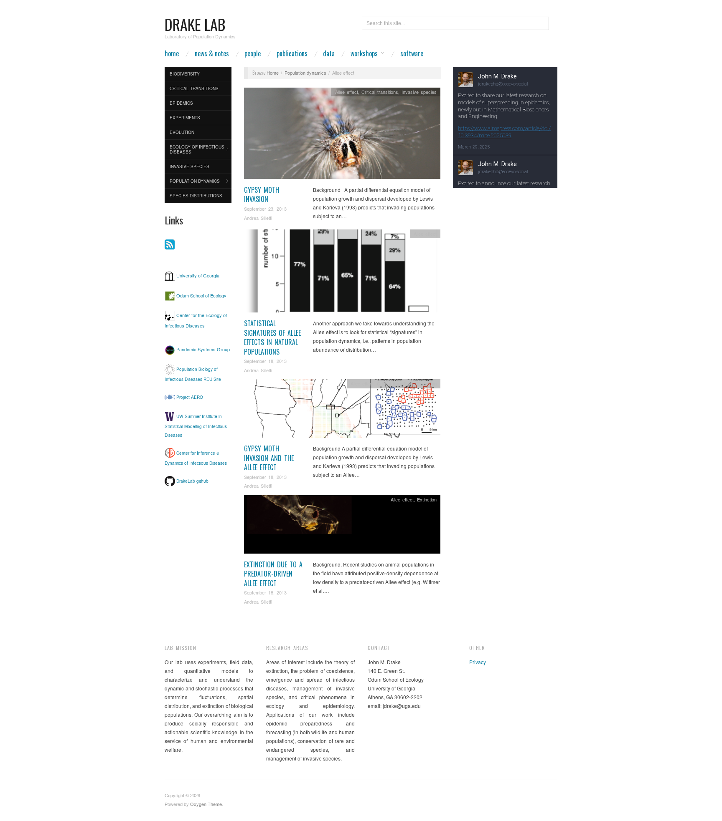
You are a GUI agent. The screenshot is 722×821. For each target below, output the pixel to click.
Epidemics (181, 103)
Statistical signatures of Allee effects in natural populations (272, 337)
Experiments (185, 118)
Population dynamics (195, 181)
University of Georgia (197, 275)
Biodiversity (185, 74)
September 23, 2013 (265, 208)
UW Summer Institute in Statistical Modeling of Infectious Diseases (196, 425)
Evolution (182, 132)
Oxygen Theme (206, 804)
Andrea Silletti (258, 217)
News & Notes (212, 53)
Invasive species (189, 166)
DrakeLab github (192, 481)
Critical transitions (194, 88)
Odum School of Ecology (201, 295)
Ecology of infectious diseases (197, 149)
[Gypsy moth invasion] (342, 135)
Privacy (477, 661)
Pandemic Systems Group (203, 349)
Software (411, 53)
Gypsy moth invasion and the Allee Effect (269, 457)
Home (172, 53)
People (252, 53)
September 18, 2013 (265, 361)
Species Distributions (196, 196)
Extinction (427, 383)
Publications (292, 53)
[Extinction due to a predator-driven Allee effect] (342, 526)
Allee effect (346, 91)
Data (329, 53)
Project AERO (189, 397)
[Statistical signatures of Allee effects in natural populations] (342, 273)
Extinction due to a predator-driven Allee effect (273, 573)
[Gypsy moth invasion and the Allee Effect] (342, 410)
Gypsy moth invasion (261, 194)
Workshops (364, 53)
